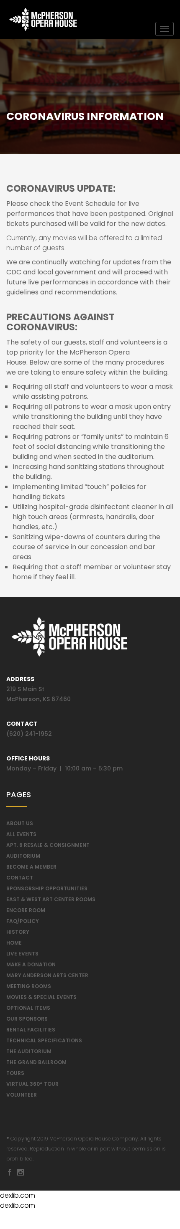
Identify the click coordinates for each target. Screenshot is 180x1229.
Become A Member (31, 866)
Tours (15, 1073)
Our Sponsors (27, 1019)
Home (14, 942)
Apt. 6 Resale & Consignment (48, 845)
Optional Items (28, 1008)
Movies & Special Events (41, 997)
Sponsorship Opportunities (46, 888)
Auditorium (23, 855)
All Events (21, 834)
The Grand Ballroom (36, 1062)
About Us (19, 823)
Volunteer (21, 1095)
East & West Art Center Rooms (50, 899)
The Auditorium (28, 1051)
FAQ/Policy (22, 921)
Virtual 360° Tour (32, 1084)
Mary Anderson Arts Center (47, 975)
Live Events (22, 954)
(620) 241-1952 (29, 734)
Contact (19, 877)
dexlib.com (17, 1195)
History (17, 931)
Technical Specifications (44, 1040)
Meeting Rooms (28, 986)
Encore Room (25, 910)
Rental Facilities (30, 1030)
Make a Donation (31, 964)
